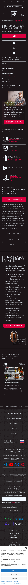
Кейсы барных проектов (14, 419)
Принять (14, 570)
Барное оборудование (8, 20)
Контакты (14, 434)
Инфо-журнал (14, 424)
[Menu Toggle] (22, 14)
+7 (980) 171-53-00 (14, 534)
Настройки (14, 578)
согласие (13, 502)
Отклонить (14, 574)
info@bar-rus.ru (13, 538)
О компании (14, 429)
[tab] (14, 36)
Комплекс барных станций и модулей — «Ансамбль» (12, 21)
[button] (26, 548)
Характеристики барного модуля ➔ (9, 76)
